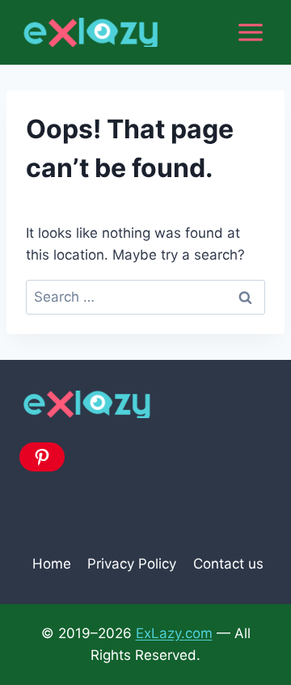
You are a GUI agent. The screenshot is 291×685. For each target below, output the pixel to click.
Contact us (228, 564)
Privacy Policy (131, 564)
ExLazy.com (174, 633)
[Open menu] (250, 32)
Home (51, 564)
